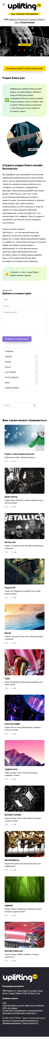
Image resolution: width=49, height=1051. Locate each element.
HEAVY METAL (11, 497)
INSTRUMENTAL (12, 860)
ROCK (7, 383)
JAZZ (7, 678)
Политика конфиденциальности (25, 1021)
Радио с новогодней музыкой (19, 454)
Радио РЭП (10, 588)
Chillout (40, 19)
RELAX (8, 367)
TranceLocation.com (30, 1023)
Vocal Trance (23, 991)
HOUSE (8, 362)
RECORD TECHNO (13, 815)
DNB (25, 993)
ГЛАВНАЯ (9, 351)
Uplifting (13, 19)
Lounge (32, 19)
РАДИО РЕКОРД (12, 388)
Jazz (17, 22)
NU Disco (31, 993)
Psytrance (22, 19)
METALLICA (10, 542)
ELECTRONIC (10, 372)
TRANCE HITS (11, 769)
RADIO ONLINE (24, 44)
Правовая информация (11, 1023)
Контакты (6, 1021)
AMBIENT (9, 906)
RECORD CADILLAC (14, 951)
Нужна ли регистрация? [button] (13, 229)
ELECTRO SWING (12, 724)
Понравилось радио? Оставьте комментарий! (24, 68)
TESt (4, 1003)
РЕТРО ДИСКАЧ (12, 377)
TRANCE (8, 357)
